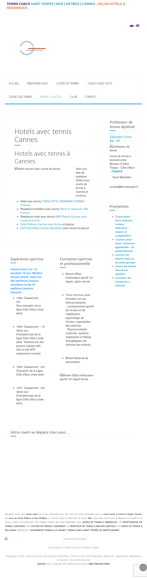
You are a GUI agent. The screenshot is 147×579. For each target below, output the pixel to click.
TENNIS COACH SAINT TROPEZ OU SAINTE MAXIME (93, 530)
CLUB (73, 97)
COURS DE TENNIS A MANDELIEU (99, 522)
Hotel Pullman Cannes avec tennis (41, 224)
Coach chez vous (100, 83)
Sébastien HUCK (37, 83)
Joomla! (41, 563)
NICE (59, 4)
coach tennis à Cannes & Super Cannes (122, 514)
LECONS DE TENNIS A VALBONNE (48, 526)
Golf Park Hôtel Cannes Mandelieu (41, 228)
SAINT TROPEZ (42, 4)
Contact (90, 97)
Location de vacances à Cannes (123, 281)
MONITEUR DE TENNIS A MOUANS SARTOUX (92, 526)
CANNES (88, 4)
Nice (90, 518)
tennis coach (32, 514)
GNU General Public (99, 563)
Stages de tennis (20, 97)
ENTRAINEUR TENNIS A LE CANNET (48, 530)
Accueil (14, 83)
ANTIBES (72, 4)
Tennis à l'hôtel (51, 97)
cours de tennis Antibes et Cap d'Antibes (28, 518)
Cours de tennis (67, 83)
